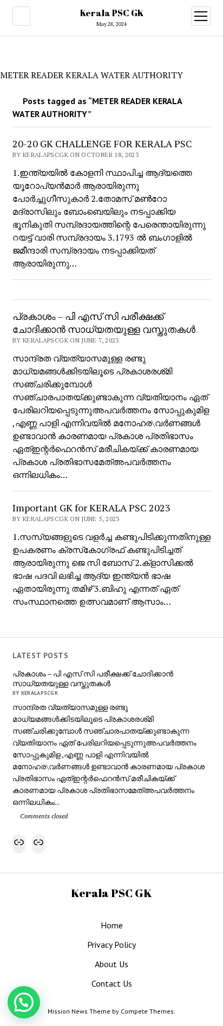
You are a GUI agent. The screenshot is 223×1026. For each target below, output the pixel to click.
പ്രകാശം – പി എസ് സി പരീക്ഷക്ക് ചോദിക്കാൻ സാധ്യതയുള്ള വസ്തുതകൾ (92, 678)
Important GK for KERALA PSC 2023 (91, 507)
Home (112, 925)
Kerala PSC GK (111, 13)
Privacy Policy (111, 944)
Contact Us (111, 983)
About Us (111, 964)
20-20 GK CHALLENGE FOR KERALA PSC (102, 143)
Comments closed (43, 816)
